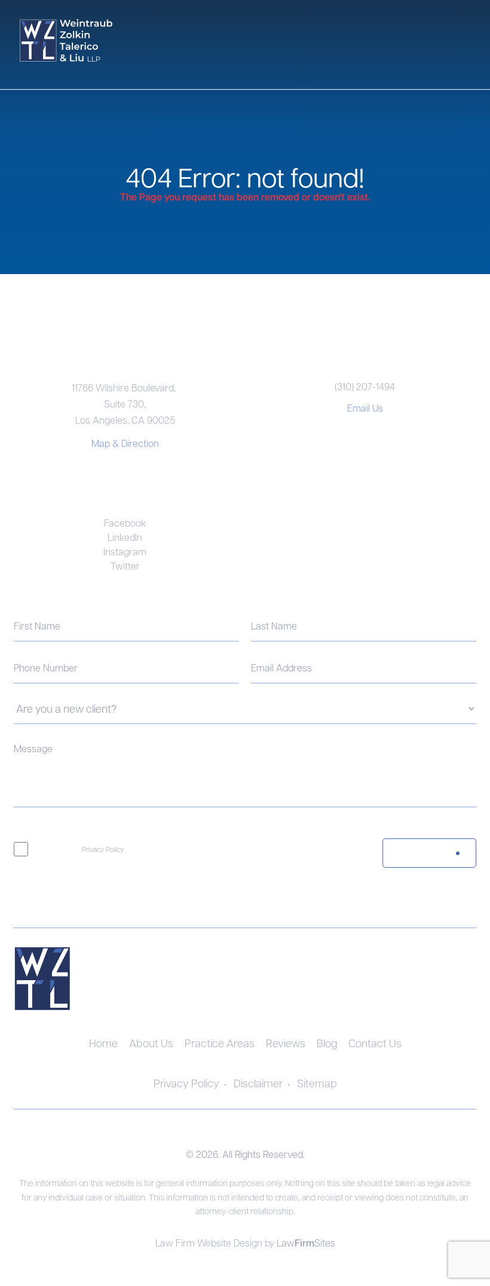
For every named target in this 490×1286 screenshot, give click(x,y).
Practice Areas (220, 1043)
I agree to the (81, 849)
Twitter (125, 566)
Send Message (415, 853)
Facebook (125, 522)
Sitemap (317, 1083)
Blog (327, 1043)
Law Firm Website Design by (216, 1242)
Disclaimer (258, 1083)
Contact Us (375, 1043)
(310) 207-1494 (365, 386)
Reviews (285, 1043)
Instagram (124, 551)
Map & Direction (125, 443)
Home (103, 1043)
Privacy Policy (103, 849)
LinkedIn (125, 537)
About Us (151, 1043)
